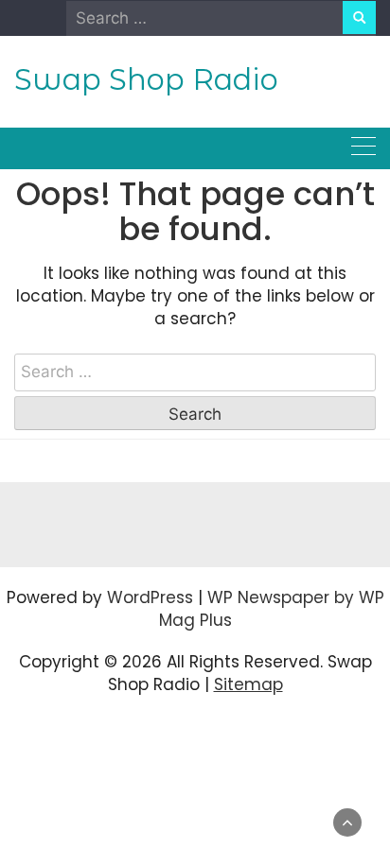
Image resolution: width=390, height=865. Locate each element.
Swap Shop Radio (146, 79)
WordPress (150, 597)
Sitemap (248, 684)
